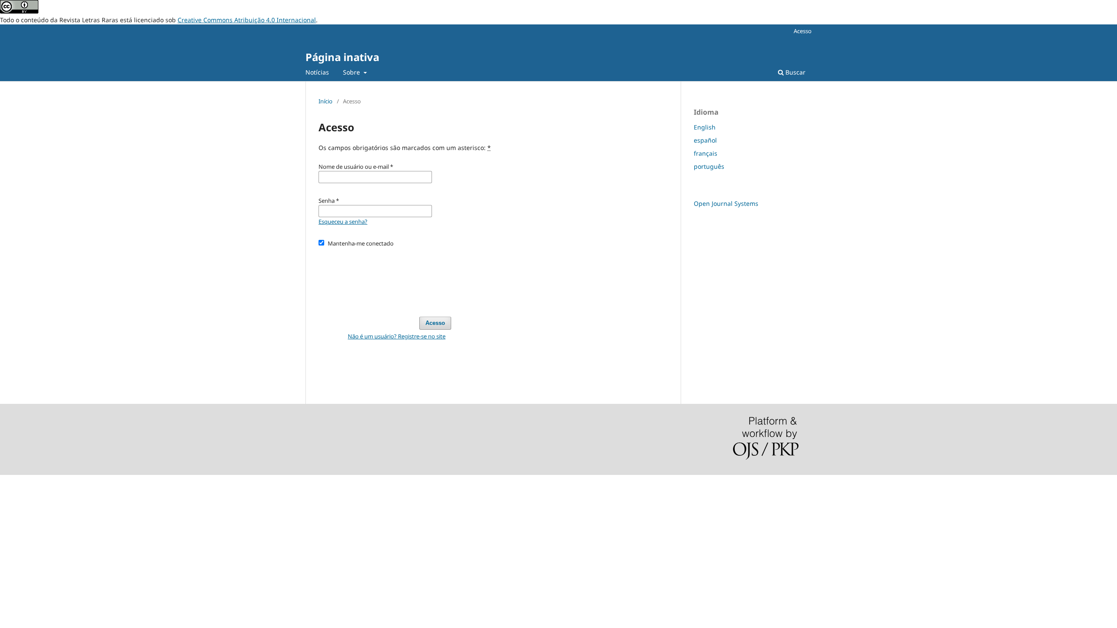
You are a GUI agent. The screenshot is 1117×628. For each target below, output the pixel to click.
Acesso (803, 31)
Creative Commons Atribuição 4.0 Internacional (247, 20)
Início (325, 101)
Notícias (317, 72)
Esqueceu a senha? (343, 221)
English (705, 127)
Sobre (352, 72)
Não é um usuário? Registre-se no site (396, 336)
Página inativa (342, 57)
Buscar (794, 72)
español (705, 140)
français (705, 153)
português (709, 166)
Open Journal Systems (726, 203)
